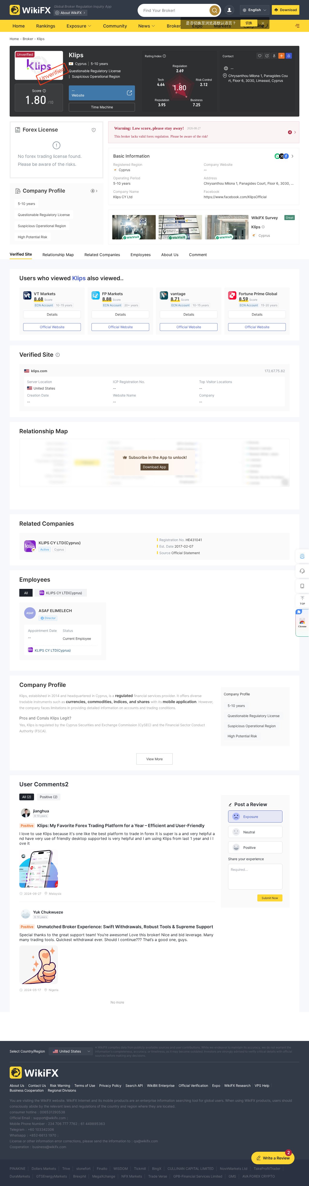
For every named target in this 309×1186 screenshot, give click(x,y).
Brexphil (79, 1176)
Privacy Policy (110, 1085)
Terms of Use (84, 1085)
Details (52, 314)
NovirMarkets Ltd (233, 1168)
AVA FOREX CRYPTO (258, 1176)
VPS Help (262, 1085)
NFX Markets (131, 1176)
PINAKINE (17, 1168)
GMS (232, 1176)
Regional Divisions (62, 1090)
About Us (17, 1085)
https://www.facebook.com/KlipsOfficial (235, 197)
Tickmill (140, 1168)
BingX (156, 1168)
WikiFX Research (237, 1085)
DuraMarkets (20, 1176)
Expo (216, 1085)
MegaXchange (103, 1176)
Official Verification (193, 1085)
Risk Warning (60, 1085)
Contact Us (37, 1085)
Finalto (102, 1168)
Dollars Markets (44, 1168)
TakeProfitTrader (267, 1168)
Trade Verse (157, 1176)
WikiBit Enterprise (161, 1085)
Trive (66, 1168)
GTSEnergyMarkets (51, 1176)
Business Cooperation (27, 1090)
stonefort (83, 1168)
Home (14, 39)
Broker (28, 39)
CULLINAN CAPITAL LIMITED (191, 1168)
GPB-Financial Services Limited (197, 1176)
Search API (134, 1085)
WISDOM (120, 1168)
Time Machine (102, 107)
